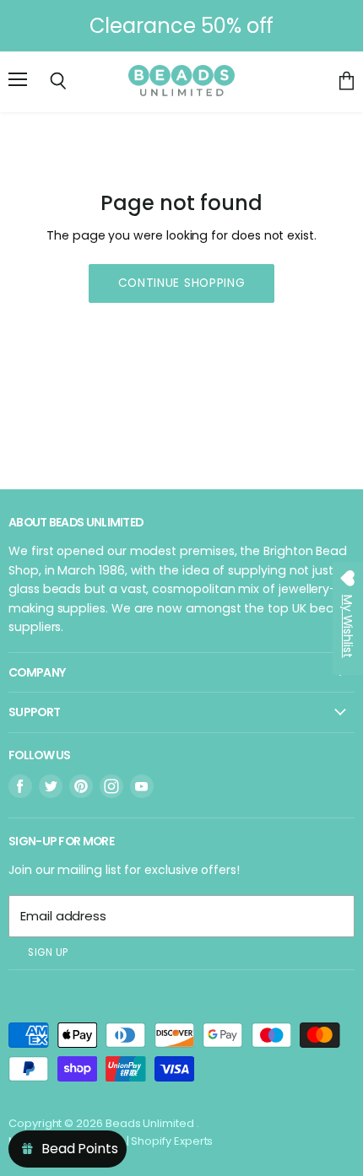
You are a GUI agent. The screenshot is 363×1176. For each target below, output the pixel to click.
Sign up (48, 952)
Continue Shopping (182, 282)
